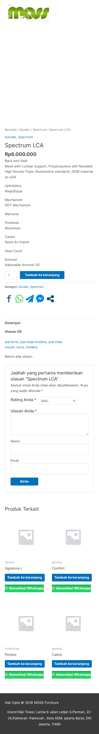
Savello (24, 129)
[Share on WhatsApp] (19, 299)
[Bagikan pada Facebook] (9, 299)
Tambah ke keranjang (42, 275)
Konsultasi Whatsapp (26, 588)
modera (31, 347)
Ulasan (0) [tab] (13, 331)
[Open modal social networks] (50, 299)
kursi (20, 347)
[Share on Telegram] (29, 299)
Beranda (11, 129)
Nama (15, 441)
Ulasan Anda (24, 410)
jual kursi (11, 342)
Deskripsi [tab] (12, 323)
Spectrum (40, 129)
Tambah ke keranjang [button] (24, 577)
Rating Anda (23, 399)
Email (15, 460)
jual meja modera (33, 342)
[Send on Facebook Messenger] (40, 299)
